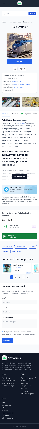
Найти (32, 13)
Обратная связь (7, 418)
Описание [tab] (5, 114)
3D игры (5, 251)
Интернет (24, 391)
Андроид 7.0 (16, 81)
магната (21, 123)
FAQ (3, 408)
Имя (4, 298)
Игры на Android (15, 22)
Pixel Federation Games (21, 84)
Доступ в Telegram (27, 394)
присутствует (18, 87)
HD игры (32, 247)
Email (4, 308)
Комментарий (7, 318)
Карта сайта (6, 415)
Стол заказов (6, 405)
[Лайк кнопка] (21, 68)
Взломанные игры (8, 381)
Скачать (19, 62)
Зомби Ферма (18, 265)
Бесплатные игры (21, 247)
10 (23, 277)
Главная (4, 22)
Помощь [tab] (15, 114)
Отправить (7, 340)
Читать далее (19, 176)
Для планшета (16, 251)
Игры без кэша (7, 247)
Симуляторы (27, 22)
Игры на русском (8, 383)
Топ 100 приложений (28, 378)
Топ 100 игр (6, 378)
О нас (4, 402)
